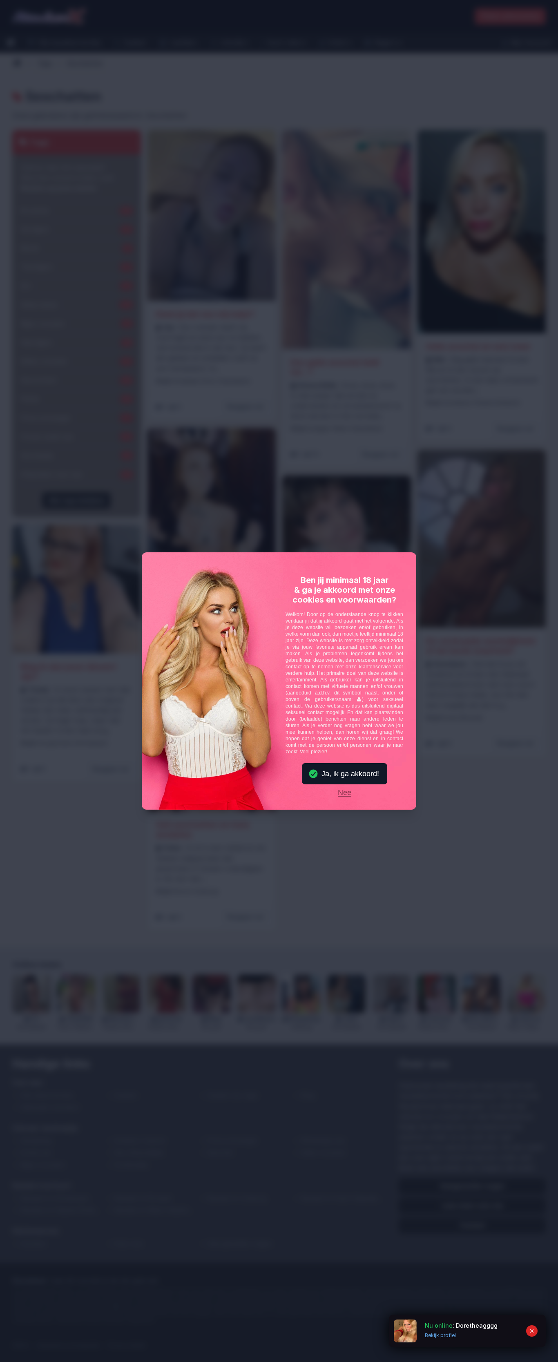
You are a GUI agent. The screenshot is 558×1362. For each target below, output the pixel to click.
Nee (344, 793)
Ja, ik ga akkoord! (350, 774)
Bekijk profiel (440, 1335)
